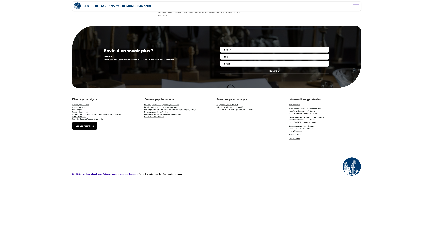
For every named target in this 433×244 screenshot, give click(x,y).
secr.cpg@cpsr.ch (309, 122)
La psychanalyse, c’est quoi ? (227, 105)
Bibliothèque (77, 109)
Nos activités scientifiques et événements (87, 119)
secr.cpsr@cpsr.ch (310, 113)
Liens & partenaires (79, 117)
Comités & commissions (81, 112)
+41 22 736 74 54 (295, 113)
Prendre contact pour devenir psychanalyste (160, 107)
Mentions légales (175, 174)
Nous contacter (294, 105)
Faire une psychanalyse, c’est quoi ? (229, 107)
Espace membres (85, 125)
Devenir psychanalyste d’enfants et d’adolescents (162, 114)
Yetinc (141, 174)
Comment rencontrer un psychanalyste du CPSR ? (234, 109)
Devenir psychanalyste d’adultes (156, 112)
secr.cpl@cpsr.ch (295, 131)
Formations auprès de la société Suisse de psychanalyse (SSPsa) (96, 114)
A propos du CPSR (79, 107)
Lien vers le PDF (294, 139)
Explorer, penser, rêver (80, 105)
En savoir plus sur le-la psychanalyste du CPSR (161, 105)
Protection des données (155, 174)
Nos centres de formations (154, 117)
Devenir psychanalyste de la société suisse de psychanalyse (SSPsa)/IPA (171, 109)
